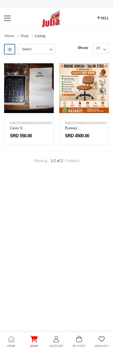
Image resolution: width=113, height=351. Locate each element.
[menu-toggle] (7, 18)
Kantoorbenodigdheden (31, 123)
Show (83, 47)
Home (9, 36)
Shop (24, 36)
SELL (105, 18)
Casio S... (18, 128)
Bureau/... (73, 128)
